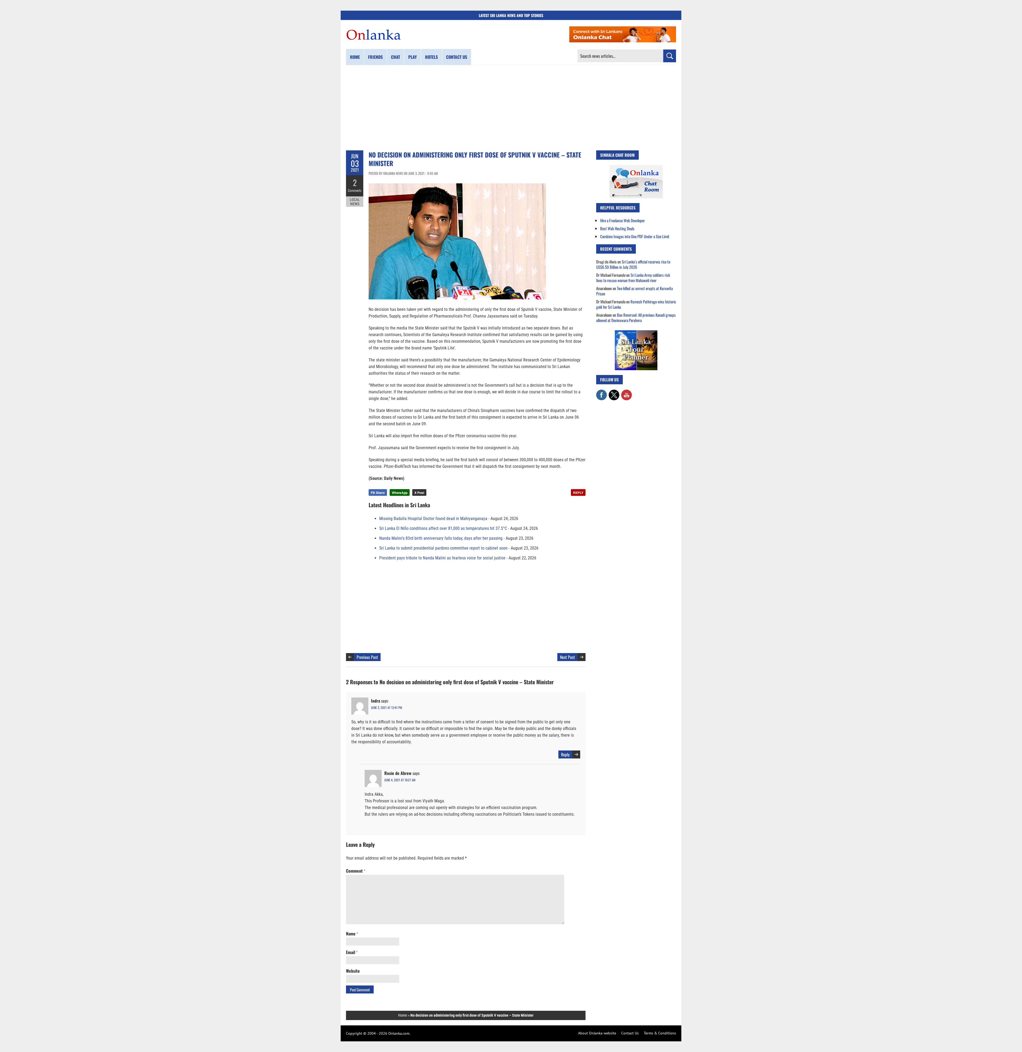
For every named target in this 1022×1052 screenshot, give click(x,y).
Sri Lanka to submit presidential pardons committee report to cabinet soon (443, 548)
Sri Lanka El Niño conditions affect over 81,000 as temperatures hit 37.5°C (443, 528)
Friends (375, 57)
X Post (419, 492)
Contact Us (630, 1033)
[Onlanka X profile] (614, 392)
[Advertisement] (511, 108)
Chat (395, 57)
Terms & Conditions (660, 1033)
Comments (354, 190)
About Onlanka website (597, 1033)
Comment (355, 871)
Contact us (456, 57)
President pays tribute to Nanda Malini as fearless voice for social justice (442, 557)
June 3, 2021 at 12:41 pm (386, 707)
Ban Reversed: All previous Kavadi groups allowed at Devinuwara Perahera (636, 317)
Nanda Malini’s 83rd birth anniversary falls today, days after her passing (440, 538)
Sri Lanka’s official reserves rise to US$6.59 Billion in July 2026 (633, 264)
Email (351, 952)
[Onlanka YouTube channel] (626, 392)
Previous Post (367, 657)
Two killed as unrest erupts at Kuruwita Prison (634, 290)
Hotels (431, 57)
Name (352, 933)
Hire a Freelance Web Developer (622, 220)
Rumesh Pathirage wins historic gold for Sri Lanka (636, 304)
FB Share (378, 492)
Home (355, 57)
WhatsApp (399, 492)
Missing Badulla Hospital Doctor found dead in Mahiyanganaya (433, 518)
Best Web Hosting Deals (617, 228)
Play (412, 57)
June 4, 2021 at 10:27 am (399, 780)
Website (353, 971)
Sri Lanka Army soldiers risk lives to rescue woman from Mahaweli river (633, 277)
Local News (355, 201)
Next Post (567, 657)
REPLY (578, 492)
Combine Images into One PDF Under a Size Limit (634, 236)
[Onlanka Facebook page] (601, 392)
